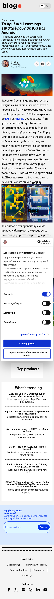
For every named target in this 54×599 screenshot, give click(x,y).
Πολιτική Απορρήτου (36, 565)
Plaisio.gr (27, 575)
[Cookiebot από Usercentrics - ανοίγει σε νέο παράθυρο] (38, 242)
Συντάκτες (38, 570)
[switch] (46, 303)
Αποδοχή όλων (27, 343)
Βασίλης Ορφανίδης (16, 63)
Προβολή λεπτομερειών (32, 334)
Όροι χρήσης (13, 565)
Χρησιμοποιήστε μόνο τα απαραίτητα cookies (27, 353)
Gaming (8, 20)
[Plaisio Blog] (12, 6)
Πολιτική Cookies (18, 570)
